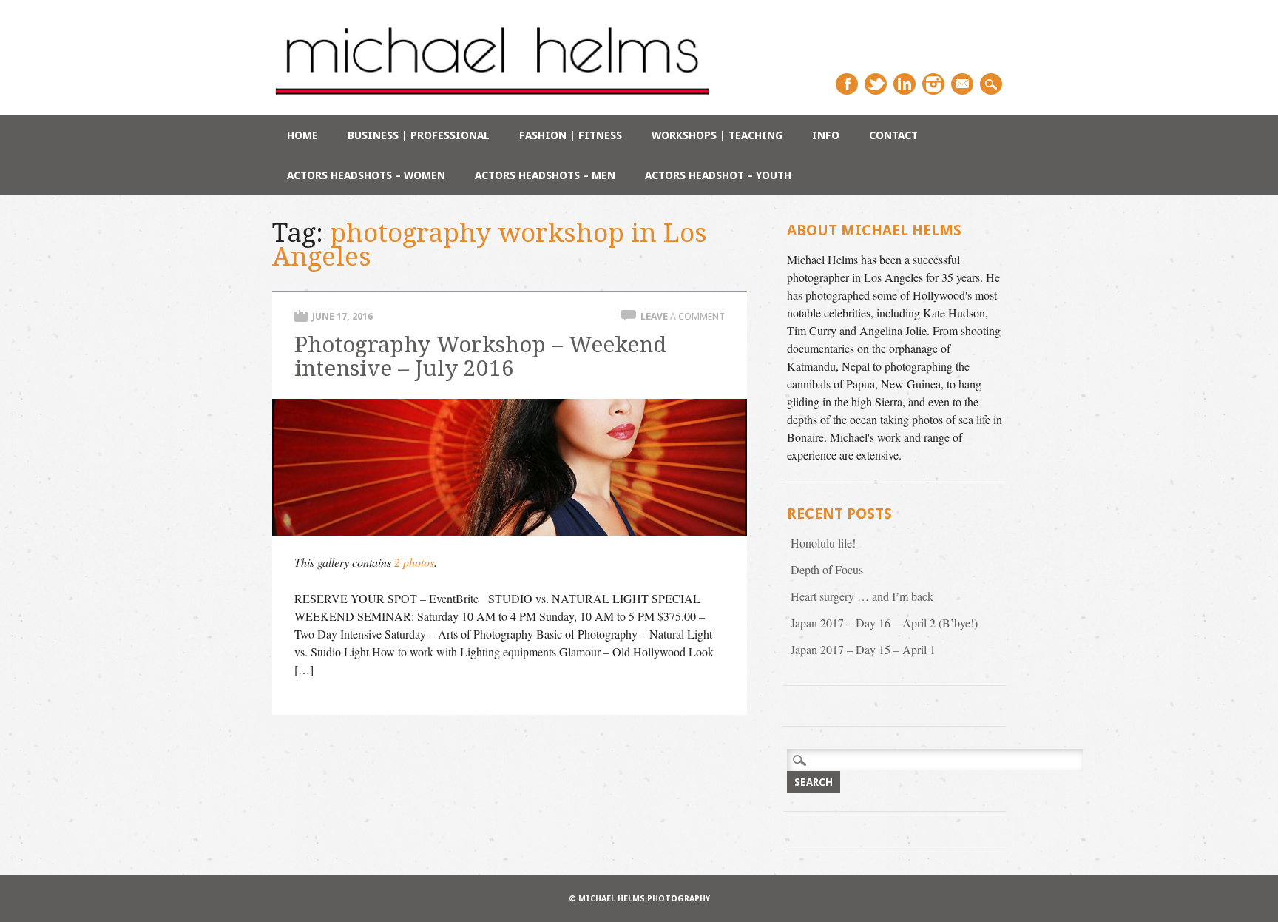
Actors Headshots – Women (366, 175)
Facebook (847, 84)
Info (825, 135)
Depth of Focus (827, 569)
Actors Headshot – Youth (718, 175)
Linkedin (904, 84)
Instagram (933, 84)
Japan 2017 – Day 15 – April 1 (863, 649)
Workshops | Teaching (717, 135)
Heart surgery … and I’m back (862, 596)
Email (962, 84)
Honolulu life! (823, 543)
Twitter (876, 84)
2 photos (414, 562)
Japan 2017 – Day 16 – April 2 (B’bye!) (884, 622)
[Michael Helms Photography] (492, 99)
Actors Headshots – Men (545, 175)
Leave (682, 316)
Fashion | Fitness (570, 135)
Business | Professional (419, 135)
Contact (893, 135)
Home (302, 135)
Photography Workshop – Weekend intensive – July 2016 (480, 356)
